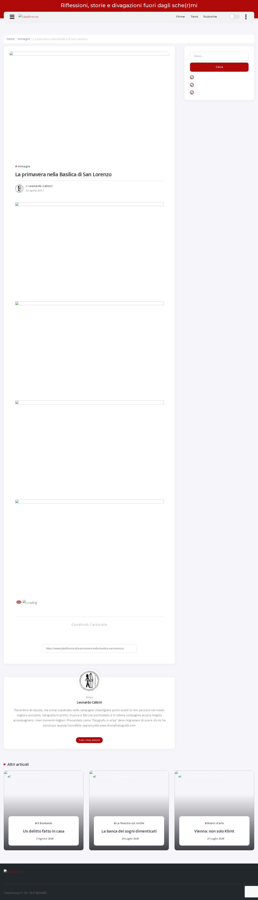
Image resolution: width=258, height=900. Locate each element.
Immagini (24, 39)
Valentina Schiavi (128, 776)
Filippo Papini (37, 776)
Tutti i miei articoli (89, 740)
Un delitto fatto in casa (43, 831)
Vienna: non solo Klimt (214, 831)
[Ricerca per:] (219, 56)
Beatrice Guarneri (215, 776)
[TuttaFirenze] (29, 16)
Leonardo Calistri (41, 186)
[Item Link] (43, 810)
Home (10, 39)
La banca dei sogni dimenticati (129, 831)
